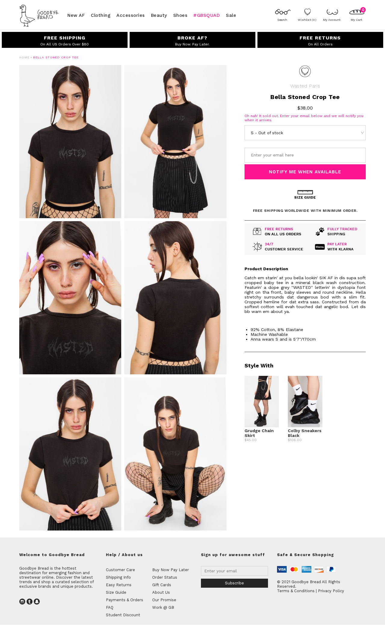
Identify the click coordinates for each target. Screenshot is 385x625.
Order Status (164, 577)
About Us (161, 592)
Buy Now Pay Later (170, 570)
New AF (76, 15)
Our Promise (164, 600)
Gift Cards (161, 585)
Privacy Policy (331, 591)
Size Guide (116, 592)
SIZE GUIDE (305, 197)
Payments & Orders (124, 600)
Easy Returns (118, 585)
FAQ (109, 607)
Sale (231, 15)
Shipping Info (118, 577)
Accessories (130, 15)
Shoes (180, 15)
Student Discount (123, 615)
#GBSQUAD (206, 15)
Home (24, 57)
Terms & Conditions (296, 591)
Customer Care (120, 570)
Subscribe (234, 583)
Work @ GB (163, 607)
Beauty (159, 15)
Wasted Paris (305, 86)
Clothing (100, 15)
